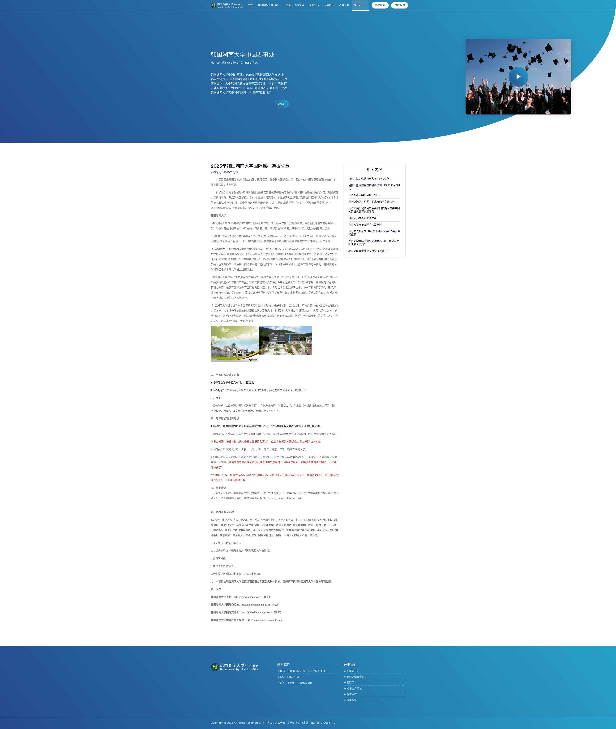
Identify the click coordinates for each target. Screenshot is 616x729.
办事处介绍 (352, 671)
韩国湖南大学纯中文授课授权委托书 (368, 251)
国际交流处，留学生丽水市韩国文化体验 (371, 202)
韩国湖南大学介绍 (356, 677)
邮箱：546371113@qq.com (296, 683)
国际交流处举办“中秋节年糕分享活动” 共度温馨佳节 (374, 232)
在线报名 (380, 5)
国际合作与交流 (295, 5)
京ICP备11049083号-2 (322, 723)
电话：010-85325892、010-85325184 (302, 671)
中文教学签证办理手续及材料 (365, 225)
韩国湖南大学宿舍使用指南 (363, 195)
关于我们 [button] (359, 5)
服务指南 (329, 5)
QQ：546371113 (289, 677)
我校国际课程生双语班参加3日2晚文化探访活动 (374, 187)
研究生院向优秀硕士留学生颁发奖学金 (370, 179)
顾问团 (350, 683)
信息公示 (314, 5)
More (280, 104)
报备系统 (351, 700)
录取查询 (399, 5)
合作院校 (351, 694)
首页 (250, 5)
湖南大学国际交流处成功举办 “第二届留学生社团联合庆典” (373, 242)
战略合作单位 (354, 688)
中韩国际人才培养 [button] (268, 5)
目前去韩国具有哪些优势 (362, 218)
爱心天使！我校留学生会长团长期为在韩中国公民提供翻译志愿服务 (374, 209)
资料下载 (344, 5)
